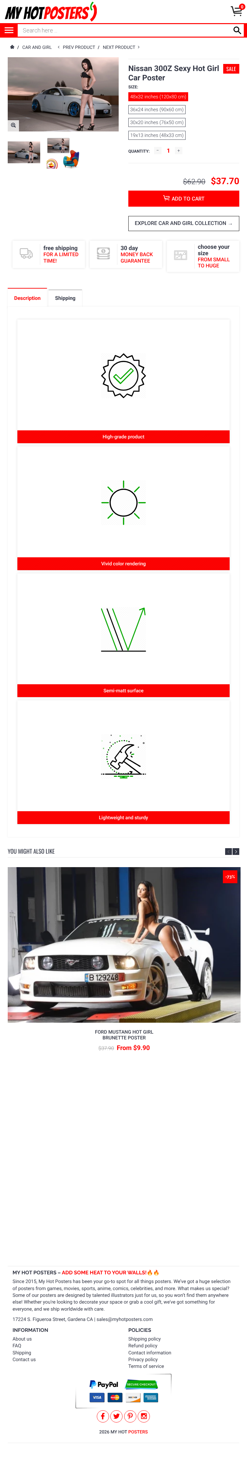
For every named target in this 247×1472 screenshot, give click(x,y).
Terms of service (146, 1366)
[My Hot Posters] (51, 12)
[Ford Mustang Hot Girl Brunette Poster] (124, 944)
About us (22, 1339)
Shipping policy (144, 1339)
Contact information (149, 1353)
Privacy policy (143, 1359)
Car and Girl (37, 47)
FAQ (17, 1346)
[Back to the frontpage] (12, 47)
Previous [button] (228, 851)
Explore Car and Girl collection (181, 223)
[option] (24, 152)
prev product (80, 47)
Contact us (24, 1359)
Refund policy (142, 1346)
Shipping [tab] (65, 298)
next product (120, 47)
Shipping (22, 1353)
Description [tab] (27, 298)
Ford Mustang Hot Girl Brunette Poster (124, 1035)
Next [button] (236, 851)
